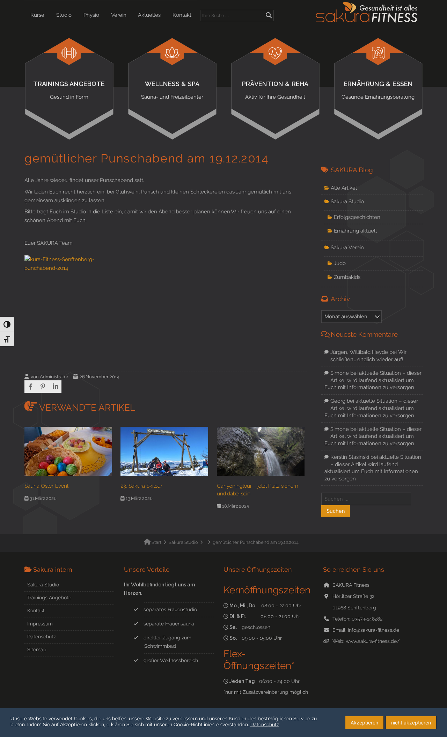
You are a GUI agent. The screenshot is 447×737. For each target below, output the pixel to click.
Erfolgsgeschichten (357, 217)
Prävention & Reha (275, 90)
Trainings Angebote (69, 90)
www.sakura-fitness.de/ (373, 641)
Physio (91, 15)
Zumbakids (347, 277)
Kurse (37, 15)
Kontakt (182, 15)
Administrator (54, 376)
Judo (340, 263)
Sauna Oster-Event (46, 486)
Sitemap (36, 649)
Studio (64, 15)
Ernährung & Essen (378, 90)
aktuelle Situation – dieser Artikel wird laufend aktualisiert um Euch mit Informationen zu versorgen (373, 380)
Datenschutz (41, 636)
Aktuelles (149, 15)
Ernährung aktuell (355, 231)
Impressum (40, 623)
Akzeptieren (364, 722)
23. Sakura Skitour (141, 486)
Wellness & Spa (172, 90)
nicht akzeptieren (411, 722)
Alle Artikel (344, 188)
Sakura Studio (347, 201)
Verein (118, 15)
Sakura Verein (347, 247)
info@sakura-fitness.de (373, 630)
